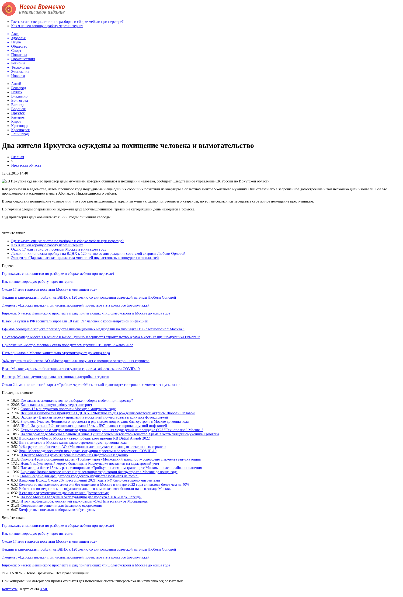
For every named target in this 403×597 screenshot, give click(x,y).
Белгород (18, 88)
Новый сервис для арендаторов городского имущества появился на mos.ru (79, 476)
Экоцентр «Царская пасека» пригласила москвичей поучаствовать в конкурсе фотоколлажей (85, 258)
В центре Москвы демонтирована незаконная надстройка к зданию (55, 377)
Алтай (16, 84)
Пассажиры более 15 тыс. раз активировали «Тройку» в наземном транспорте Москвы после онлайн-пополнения (111, 468)
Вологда (17, 105)
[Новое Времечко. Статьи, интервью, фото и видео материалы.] (33, 15)
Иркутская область (26, 165)
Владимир (19, 96)
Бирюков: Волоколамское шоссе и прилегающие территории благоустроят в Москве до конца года (99, 472)
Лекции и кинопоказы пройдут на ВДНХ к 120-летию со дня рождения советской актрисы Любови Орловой (98, 253)
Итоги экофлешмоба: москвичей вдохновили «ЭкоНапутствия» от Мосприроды (84, 501)
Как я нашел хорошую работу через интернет (47, 26)
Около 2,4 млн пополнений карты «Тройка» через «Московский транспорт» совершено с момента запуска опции (92, 385)
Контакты (9, 589)
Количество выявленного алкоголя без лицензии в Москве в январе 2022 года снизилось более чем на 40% (104, 484)
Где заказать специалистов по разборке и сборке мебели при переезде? (67, 22)
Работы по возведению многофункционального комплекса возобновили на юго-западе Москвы (95, 489)
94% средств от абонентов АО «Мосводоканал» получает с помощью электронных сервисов (75, 361)
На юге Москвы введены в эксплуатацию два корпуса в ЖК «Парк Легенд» (81, 497)
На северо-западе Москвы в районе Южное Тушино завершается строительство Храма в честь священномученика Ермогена (101, 337)
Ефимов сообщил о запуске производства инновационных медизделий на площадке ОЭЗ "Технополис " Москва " (93, 329)
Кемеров (18, 117)
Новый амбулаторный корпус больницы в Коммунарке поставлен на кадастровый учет (90, 463)
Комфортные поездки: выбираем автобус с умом (57, 510)
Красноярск (20, 130)
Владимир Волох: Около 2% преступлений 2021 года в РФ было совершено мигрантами (89, 480)
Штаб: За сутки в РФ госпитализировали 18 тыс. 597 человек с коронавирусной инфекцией (75, 321)
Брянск (16, 92)
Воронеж (18, 109)
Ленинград (20, 134)
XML (44, 589)
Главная (17, 157)
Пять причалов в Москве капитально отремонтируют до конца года (56, 353)
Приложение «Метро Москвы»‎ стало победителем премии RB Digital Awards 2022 (67, 345)
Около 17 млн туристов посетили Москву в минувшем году (58, 249)
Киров (16, 121)
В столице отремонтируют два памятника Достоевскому (64, 493)
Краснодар (19, 126)
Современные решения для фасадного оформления (61, 505)
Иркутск (18, 113)
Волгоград (19, 100)
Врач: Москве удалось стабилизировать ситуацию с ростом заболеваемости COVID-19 (71, 369)
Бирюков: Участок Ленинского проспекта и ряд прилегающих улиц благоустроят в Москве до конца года (86, 313)
